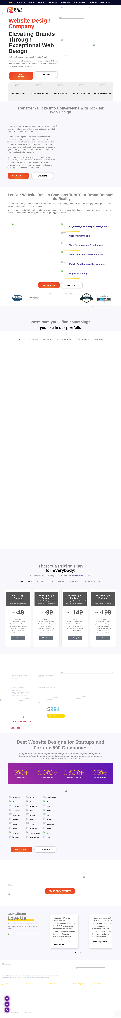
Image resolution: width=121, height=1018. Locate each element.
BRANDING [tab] (74, 582)
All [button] (20, 339)
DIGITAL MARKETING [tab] (92, 582)
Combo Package (105, 2)
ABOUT (4, 988)
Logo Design (20, 2)
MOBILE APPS (30, 1000)
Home (10, 2)
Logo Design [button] (32, 339)
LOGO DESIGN (30, 988)
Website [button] (47, 339)
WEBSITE (31, 2)
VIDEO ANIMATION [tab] (57, 582)
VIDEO (28, 997)
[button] (42, 176)
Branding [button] (98, 339)
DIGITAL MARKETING (32, 1003)
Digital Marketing (80, 2)
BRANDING (29, 994)
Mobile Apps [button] (82, 339)
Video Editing (52, 2)
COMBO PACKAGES (8, 991)
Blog (3, 1003)
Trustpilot (4, 1000)
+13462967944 (101, 9)
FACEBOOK (77, 989)
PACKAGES (93, 2)
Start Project (18, 638)
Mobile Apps (65, 2)
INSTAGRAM (77, 992)
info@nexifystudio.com (100, 991)
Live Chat (72, 9)
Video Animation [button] (63, 339)
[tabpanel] (60, 618)
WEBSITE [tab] (41, 582)
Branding (41, 2)
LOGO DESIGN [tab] (26, 582)
